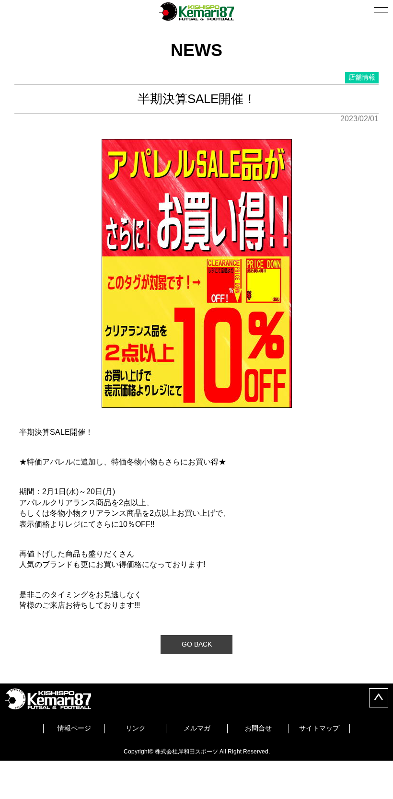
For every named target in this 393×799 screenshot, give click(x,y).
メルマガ (197, 728)
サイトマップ (319, 728)
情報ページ (74, 728)
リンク (136, 728)
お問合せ (258, 728)
